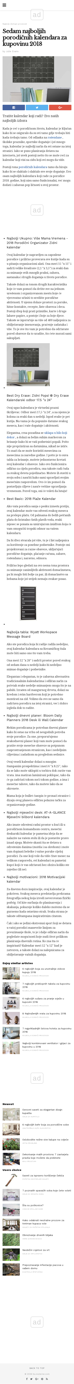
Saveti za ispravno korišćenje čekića (43, 1175)
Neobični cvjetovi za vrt (36, 1250)
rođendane (55, 137)
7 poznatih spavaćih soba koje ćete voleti (46, 1190)
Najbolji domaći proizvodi (15, 24)
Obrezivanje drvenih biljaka (37, 1235)
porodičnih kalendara (33, 167)
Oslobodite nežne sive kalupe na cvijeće (45, 1139)
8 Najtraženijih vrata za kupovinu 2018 (44, 1013)
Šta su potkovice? (33, 1205)
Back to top (37, 1368)
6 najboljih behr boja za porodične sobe (45, 1124)
